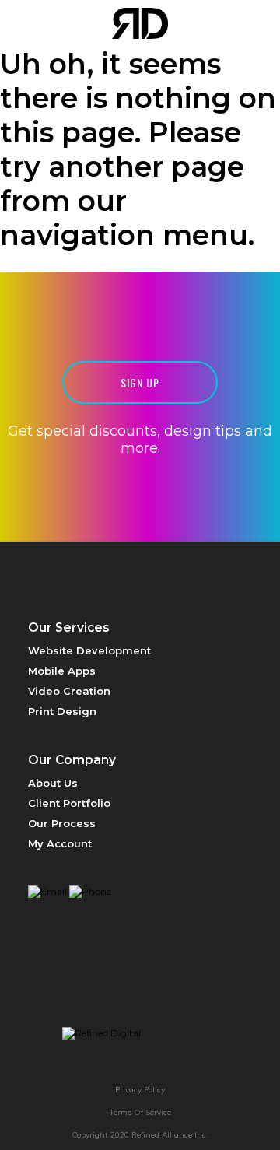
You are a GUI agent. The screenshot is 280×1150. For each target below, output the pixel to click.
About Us (53, 783)
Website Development (89, 650)
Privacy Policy (140, 1090)
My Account (60, 843)
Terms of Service (140, 1112)
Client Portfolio (69, 803)
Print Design (62, 711)
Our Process (62, 823)
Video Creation (69, 691)
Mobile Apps (62, 670)
